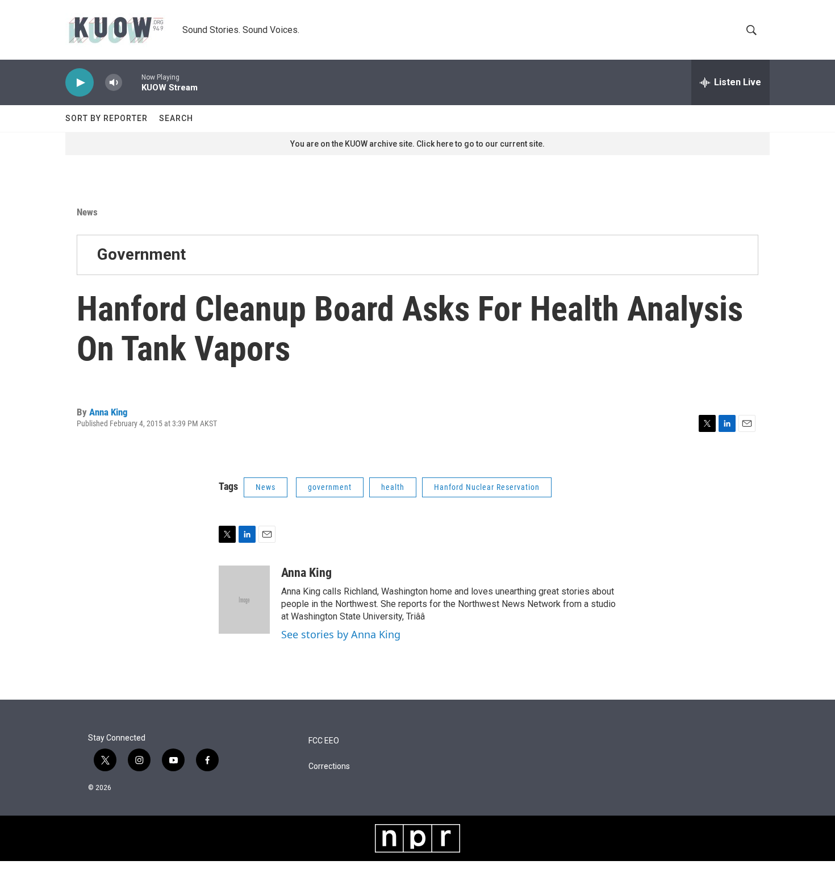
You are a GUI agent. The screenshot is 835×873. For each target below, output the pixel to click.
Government (141, 254)
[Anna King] (244, 600)
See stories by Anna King (340, 634)
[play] (79, 82)
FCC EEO (323, 741)
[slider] (131, 82)
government (330, 487)
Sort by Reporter (106, 118)
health (392, 487)
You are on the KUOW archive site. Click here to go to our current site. (417, 143)
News (87, 212)
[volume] (113, 82)
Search (176, 118)
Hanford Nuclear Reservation (487, 487)
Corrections (329, 766)
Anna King (108, 412)
